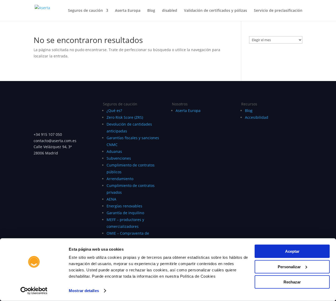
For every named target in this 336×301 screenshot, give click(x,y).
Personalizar (289, 266)
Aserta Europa (127, 11)
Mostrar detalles (84, 290)
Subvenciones (119, 158)
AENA (111, 199)
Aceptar (292, 251)
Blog (151, 11)
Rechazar (292, 282)
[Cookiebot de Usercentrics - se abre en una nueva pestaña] (34, 291)
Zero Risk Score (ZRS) (125, 117)
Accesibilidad (256, 117)
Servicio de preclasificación (278, 11)
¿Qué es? (114, 110)
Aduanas (114, 151)
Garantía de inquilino (125, 212)
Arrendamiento (120, 178)
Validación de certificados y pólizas (215, 11)
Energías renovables (124, 205)
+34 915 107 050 (48, 134)
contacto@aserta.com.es (55, 140)
